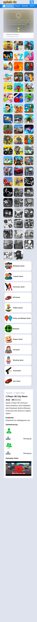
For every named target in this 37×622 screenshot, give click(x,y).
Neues (17, 6)
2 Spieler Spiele (19, 393)
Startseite (9, 6)
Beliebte (25, 6)
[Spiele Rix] (10, 2)
